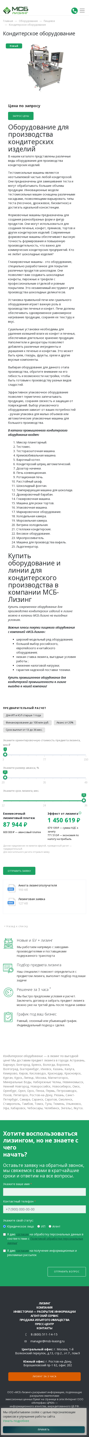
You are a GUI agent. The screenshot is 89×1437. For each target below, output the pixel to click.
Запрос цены (21, 115)
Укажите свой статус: (18, 1220)
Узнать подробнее (16, 1421)
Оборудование (28, 21)
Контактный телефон (18, 1201)
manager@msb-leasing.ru (47, 1341)
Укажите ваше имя (16, 1184)
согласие (22, 1234)
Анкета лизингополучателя (37, 885)
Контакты (44, 1328)
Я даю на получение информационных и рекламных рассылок (42, 1253)
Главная (8, 21)
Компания (44, 1307)
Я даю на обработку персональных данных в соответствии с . (45, 1238)
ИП (43, 1226)
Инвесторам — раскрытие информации (44, 1312)
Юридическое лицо (20, 1226)
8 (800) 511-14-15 (44, 1334)
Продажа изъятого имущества (45, 1320)
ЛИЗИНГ (44, 1303)
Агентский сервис (44, 1316)
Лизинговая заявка (31, 899)
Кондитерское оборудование (27, 24)
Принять (44, 1429)
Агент (56, 1226)
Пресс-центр (44, 1324)
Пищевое (49, 21)
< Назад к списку (16, 926)
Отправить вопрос (66, 1271)
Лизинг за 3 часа (45, 1376)
